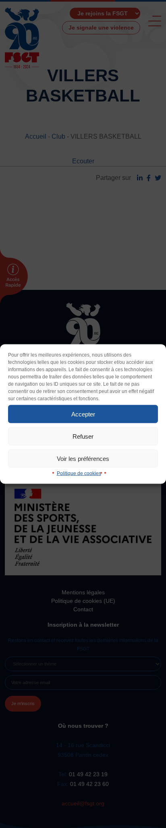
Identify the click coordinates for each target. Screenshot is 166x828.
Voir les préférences (83, 458)
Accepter (83, 413)
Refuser (83, 436)
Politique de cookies (79, 473)
